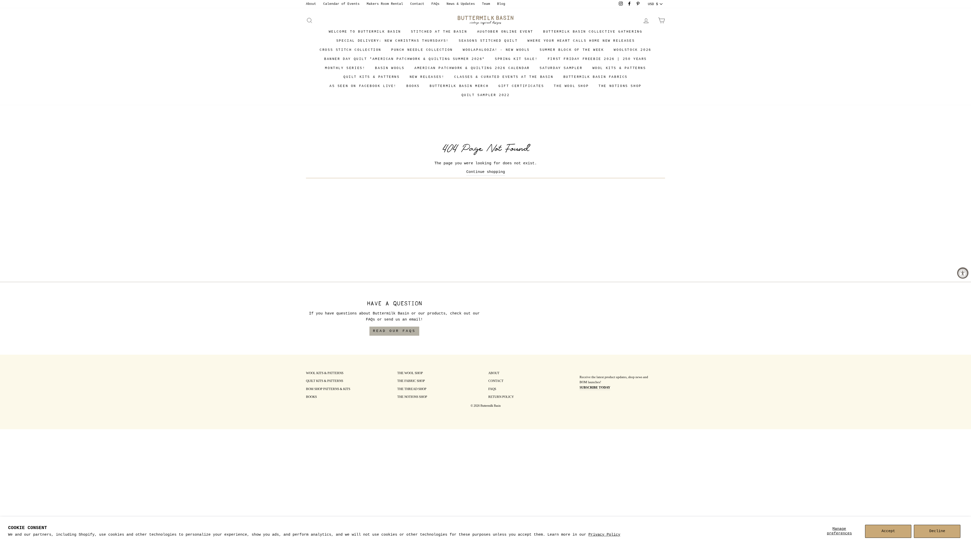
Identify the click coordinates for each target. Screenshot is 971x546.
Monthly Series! (345, 68)
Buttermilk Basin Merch (459, 86)
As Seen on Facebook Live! (362, 86)
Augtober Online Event (505, 32)
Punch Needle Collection (422, 50)
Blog (501, 4)
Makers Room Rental (385, 4)
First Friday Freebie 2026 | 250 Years (597, 59)
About (311, 4)
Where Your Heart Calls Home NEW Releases (581, 41)
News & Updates (461, 4)
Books (413, 86)
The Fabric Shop (411, 381)
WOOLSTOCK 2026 (632, 50)
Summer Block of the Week (572, 50)
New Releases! (427, 77)
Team (486, 4)
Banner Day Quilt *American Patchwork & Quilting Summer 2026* (404, 59)
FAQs (435, 4)
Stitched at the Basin (439, 32)
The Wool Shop (571, 86)
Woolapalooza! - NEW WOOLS (496, 50)
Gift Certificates (521, 86)
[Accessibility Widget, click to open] (962, 273)
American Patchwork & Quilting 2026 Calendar (472, 68)
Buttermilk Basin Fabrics (595, 77)
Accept (888, 531)
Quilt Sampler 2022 (485, 95)
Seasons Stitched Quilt (488, 41)
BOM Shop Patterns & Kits (328, 389)
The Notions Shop (620, 86)
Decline (937, 531)
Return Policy (501, 397)
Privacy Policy (604, 535)
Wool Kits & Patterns (619, 68)
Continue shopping (485, 172)
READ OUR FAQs (394, 331)
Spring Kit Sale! (516, 59)
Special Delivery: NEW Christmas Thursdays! (392, 41)
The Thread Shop (411, 389)
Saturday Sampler (561, 68)
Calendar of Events (341, 4)
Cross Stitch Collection (350, 50)
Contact (417, 4)
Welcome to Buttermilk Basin (365, 32)
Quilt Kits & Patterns (371, 77)
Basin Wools (390, 68)
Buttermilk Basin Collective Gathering (592, 32)
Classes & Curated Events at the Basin (503, 77)
